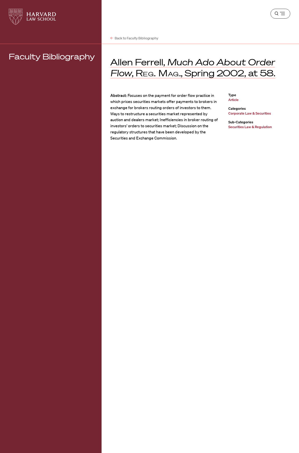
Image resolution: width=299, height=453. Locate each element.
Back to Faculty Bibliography (136, 38)
